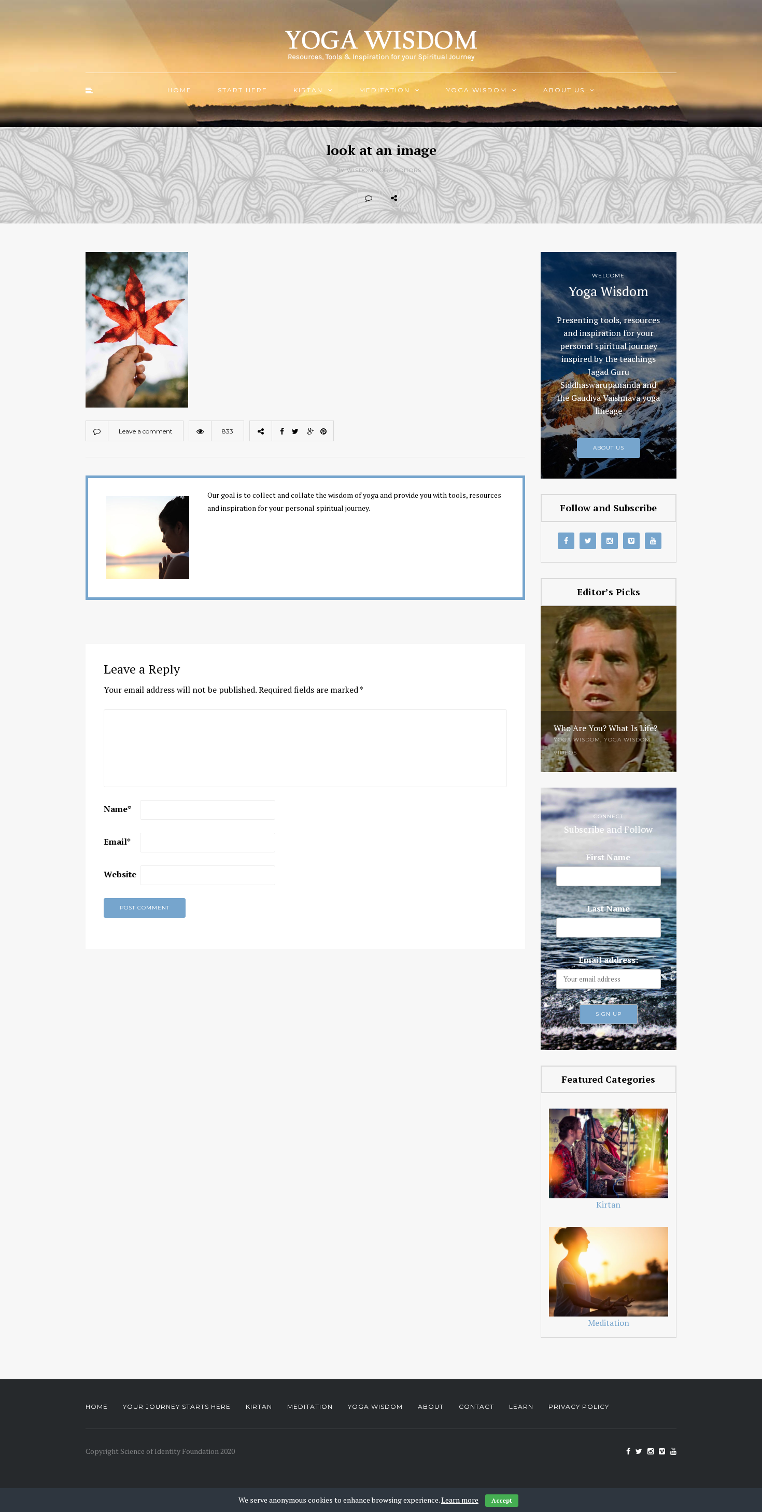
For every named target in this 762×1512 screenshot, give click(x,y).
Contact (476, 1406)
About (431, 1406)
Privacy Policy (578, 1406)
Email (117, 841)
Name (117, 809)
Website (120, 874)
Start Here (242, 90)
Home (179, 90)
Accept (501, 1500)
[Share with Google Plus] (461, 197)
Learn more (459, 1500)
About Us (564, 90)
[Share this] (416, 197)
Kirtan (308, 90)
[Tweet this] (439, 197)
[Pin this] (484, 197)
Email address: (608, 959)
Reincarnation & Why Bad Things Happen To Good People (603, 719)
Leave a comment (146, 431)
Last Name (608, 908)
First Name (608, 857)
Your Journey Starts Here (177, 1406)
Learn (521, 1406)
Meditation (384, 90)
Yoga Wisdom (476, 90)
